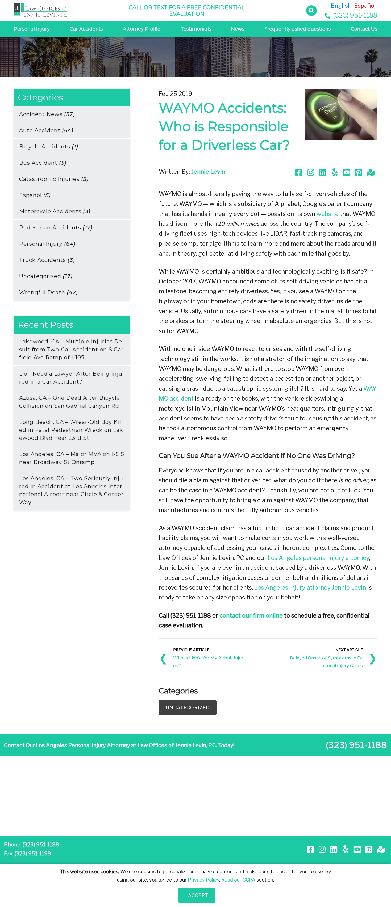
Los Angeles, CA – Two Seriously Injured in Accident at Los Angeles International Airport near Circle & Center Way (71, 490)
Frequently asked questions (297, 29)
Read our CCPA (238, 879)
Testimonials (196, 29)
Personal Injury (32, 29)
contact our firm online (251, 615)
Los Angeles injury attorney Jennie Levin (310, 587)
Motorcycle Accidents (54, 211)
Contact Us (364, 29)
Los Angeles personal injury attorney (318, 557)
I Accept (197, 895)
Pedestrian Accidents (56, 227)
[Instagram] (311, 171)
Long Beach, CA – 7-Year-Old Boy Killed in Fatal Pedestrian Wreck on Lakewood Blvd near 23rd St (71, 430)
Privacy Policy (203, 879)
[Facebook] (299, 171)
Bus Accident (42, 163)
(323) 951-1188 (354, 15)
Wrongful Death (48, 292)
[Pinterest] (359, 171)
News (237, 29)
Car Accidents (86, 29)
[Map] (371, 171)
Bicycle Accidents (48, 146)
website (328, 213)
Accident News (47, 114)
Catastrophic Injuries (54, 179)
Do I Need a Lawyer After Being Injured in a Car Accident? (70, 378)
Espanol (35, 195)
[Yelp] (335, 171)
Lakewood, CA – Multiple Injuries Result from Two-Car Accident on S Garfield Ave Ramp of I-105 (71, 349)
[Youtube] (347, 171)
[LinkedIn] (323, 171)
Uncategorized (46, 276)
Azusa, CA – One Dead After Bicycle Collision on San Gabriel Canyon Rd (69, 402)
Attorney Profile (141, 29)
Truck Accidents (47, 260)
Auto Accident (46, 130)
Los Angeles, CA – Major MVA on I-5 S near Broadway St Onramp (71, 458)
